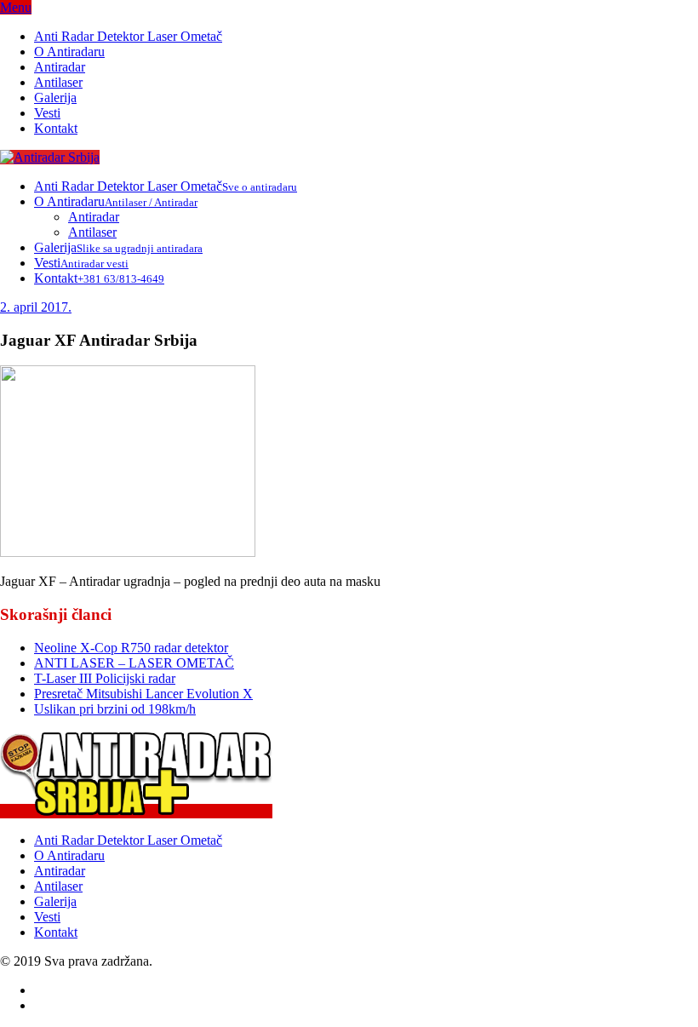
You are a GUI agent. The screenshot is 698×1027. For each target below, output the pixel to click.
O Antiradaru (69, 51)
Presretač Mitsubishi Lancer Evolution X (143, 693)
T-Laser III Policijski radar (104, 678)
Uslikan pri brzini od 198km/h (115, 709)
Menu (15, 7)
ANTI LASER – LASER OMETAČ (134, 663)
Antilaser (58, 82)
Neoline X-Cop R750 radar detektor (131, 647)
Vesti (47, 113)
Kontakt (55, 128)
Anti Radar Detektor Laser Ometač (128, 36)
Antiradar (59, 67)
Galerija (55, 97)
